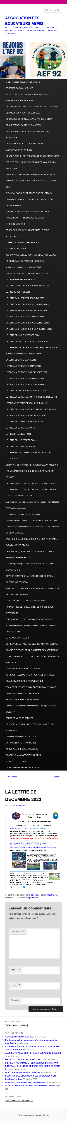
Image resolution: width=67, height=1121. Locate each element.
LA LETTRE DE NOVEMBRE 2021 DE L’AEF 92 (26, 390)
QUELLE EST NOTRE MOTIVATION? (22, 1072)
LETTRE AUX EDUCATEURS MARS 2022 (23, 366)
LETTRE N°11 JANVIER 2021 (18, 433)
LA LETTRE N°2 (31, 489)
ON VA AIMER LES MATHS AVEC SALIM (23, 767)
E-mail (15, 984)
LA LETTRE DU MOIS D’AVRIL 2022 (21, 359)
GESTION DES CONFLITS (17, 594)
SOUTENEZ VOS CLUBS (16, 761)
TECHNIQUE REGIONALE (17, 248)
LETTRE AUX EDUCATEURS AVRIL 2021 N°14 (26, 415)
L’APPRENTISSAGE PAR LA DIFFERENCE (24, 668)
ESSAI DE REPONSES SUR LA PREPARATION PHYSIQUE (31, 687)
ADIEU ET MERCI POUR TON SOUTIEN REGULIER (28, 94)
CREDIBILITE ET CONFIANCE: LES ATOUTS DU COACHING (32, 106)
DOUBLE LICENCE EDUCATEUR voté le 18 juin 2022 (29, 211)
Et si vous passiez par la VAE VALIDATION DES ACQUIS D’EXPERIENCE (29, 566)
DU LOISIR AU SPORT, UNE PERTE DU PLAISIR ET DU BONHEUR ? (30, 727)
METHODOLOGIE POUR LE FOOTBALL (24, 1059)
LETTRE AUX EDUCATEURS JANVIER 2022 (25, 378)
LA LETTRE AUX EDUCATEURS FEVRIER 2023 (26, 310)
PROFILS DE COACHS (15, 224)
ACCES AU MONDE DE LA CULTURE (22, 748)
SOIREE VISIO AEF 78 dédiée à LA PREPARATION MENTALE (32, 643)
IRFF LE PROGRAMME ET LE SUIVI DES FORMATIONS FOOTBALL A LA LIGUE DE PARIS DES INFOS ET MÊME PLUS (32, 1066)
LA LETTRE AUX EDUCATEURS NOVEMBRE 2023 (27, 285)
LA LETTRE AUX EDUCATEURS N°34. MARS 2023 (28, 304)
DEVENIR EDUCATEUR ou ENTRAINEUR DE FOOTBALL (30, 576)
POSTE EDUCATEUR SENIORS (19, 495)
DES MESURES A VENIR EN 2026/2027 (23, 112)
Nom (15, 969)
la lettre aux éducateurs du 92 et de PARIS (23, 267)
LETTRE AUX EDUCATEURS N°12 (21, 427)
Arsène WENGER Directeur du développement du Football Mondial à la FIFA (30, 628)
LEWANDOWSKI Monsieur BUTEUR (21, 736)
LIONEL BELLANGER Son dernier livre (22, 693)
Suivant (57, 776)
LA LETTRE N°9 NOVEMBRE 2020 (20, 446)
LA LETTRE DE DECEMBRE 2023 (20, 279)
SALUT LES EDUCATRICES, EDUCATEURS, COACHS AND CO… (31, 183)
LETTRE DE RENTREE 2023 (18, 291)
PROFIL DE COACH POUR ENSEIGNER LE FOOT (27, 230)
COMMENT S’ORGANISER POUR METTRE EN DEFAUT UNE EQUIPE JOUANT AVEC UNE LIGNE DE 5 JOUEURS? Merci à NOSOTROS (32, 656)
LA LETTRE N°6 (12, 483)
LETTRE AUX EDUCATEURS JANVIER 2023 (25, 316)
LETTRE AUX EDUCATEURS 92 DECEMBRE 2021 (27, 384)
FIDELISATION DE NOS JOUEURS (37, 619)
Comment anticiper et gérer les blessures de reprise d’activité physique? (31, 708)
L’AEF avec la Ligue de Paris (18, 551)
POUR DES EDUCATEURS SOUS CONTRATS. (26, 600)
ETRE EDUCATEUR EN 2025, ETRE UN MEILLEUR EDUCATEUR (28, 134)
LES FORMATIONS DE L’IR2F (44, 520)
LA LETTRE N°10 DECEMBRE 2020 (21, 440)
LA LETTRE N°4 (49, 483)
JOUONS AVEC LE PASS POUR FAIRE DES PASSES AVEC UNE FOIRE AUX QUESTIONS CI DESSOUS (31, 257)
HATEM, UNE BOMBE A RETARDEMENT (23, 699)
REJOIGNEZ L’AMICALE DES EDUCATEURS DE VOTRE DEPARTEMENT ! (30, 202)
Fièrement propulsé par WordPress (33, 1115)
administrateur (50, 894)
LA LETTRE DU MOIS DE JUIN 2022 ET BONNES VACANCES (32, 347)
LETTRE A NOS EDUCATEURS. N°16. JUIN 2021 (27, 403)
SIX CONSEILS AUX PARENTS (19, 149)
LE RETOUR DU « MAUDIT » (18, 637)
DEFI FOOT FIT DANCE (44, 551)
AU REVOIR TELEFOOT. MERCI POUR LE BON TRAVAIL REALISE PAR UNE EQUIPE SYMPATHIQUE (30, 677)
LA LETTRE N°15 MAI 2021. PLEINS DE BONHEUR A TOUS (31, 409)
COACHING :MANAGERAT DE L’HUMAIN (23, 755)
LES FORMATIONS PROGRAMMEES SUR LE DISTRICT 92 (31, 174)
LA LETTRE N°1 (49, 489)
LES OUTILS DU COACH (34, 217)
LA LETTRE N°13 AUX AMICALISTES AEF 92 (25, 421)
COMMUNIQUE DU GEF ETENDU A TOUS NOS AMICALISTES (32, 156)
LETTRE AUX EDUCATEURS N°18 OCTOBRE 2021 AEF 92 (31, 396)
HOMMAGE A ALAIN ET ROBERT (20, 100)
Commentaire (18, 931)
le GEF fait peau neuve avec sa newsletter (23, 81)
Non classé (36, 894)
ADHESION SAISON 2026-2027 (19, 88)
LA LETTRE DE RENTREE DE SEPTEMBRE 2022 (27, 341)
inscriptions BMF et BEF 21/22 (18, 557)
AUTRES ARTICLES (14, 236)
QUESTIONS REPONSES (17, 582)
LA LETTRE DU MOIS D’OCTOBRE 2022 (23, 335)
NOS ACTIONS (12, 217)
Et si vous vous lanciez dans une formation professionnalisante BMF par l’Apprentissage (32, 504)
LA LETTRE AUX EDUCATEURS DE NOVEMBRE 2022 (29, 328)
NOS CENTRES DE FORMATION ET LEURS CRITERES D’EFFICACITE (29, 609)
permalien (33, 897)
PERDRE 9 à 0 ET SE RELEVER (20, 718)
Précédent (11, 776)
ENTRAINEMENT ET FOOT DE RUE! (21, 742)
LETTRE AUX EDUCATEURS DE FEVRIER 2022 (26, 372)
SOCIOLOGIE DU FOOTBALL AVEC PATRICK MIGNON (29, 119)
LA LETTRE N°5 (31, 483)
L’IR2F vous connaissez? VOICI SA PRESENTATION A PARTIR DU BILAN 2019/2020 (32, 529)
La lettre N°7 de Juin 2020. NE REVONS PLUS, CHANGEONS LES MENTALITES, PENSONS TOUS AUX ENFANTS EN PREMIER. (32, 470)
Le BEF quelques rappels (16, 520)
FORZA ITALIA (12, 619)
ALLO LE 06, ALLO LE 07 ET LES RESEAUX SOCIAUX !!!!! (33, 1052)
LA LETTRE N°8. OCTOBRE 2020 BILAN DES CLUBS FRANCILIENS (29, 455)
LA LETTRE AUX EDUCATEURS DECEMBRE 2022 (28, 322)
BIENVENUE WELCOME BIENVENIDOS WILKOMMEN (29, 193)
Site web (15, 1000)
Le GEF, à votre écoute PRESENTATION (23, 242)
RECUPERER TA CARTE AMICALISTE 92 (23, 125)
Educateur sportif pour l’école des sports (23, 514)
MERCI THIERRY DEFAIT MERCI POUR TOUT (25, 143)
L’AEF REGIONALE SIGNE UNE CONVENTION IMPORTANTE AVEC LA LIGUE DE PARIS (32, 541)
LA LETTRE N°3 (12, 489)
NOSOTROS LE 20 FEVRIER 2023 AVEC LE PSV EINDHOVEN (32, 588)
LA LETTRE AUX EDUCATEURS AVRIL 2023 (25, 298)
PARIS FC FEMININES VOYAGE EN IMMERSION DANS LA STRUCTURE (31, 165)
